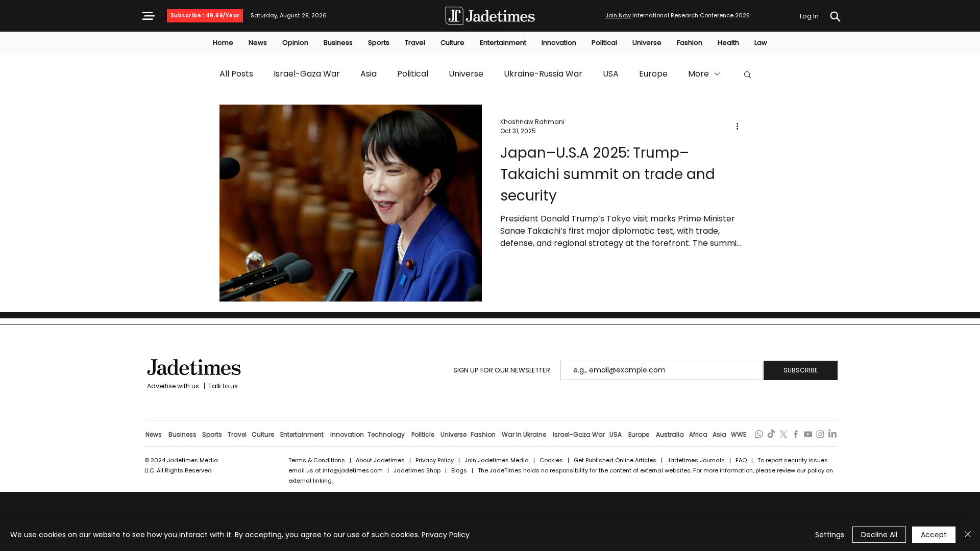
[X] (783, 434)
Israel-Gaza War (307, 74)
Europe (653, 74)
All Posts (236, 74)
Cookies (551, 460)
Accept (934, 535)
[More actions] (740, 126)
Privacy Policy (434, 460)
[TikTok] (771, 434)
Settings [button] (829, 535)
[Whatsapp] (759, 434)
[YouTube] (808, 434)
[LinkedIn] (832, 434)
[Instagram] (820, 434)
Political (412, 74)
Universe (466, 74)
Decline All (879, 535)
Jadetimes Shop (418, 470)
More (698, 74)
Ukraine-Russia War (543, 74)
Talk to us (223, 386)
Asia (368, 74)
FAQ (742, 460)
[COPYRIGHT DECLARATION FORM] (835, 16)
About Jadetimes (380, 460)
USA (611, 74)
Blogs (459, 470)
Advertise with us (172, 386)
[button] (148, 16)
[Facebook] (796, 434)
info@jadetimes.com (353, 470)
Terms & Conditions (316, 460)
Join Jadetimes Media (496, 460)
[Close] (968, 535)
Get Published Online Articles (615, 460)
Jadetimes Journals (696, 460)
